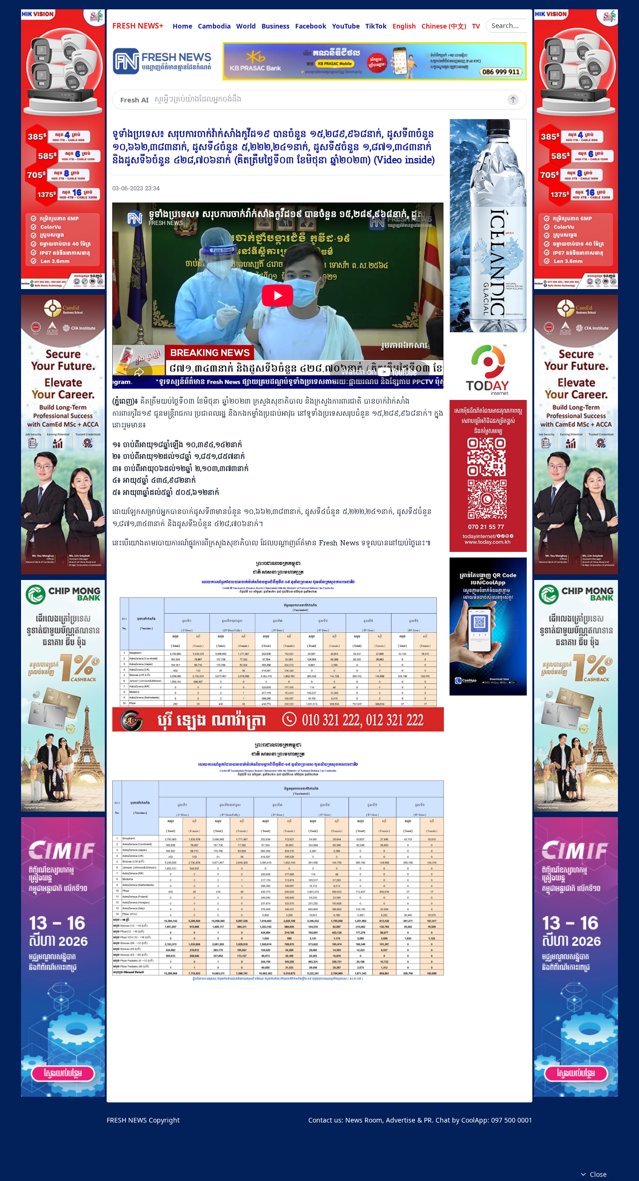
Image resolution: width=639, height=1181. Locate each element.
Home (182, 26)
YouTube (346, 26)
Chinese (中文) (443, 26)
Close (598, 1174)
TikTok (376, 26)
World (246, 26)
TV (476, 26)
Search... (505, 25)
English (404, 26)
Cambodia (214, 26)
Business (275, 26)
